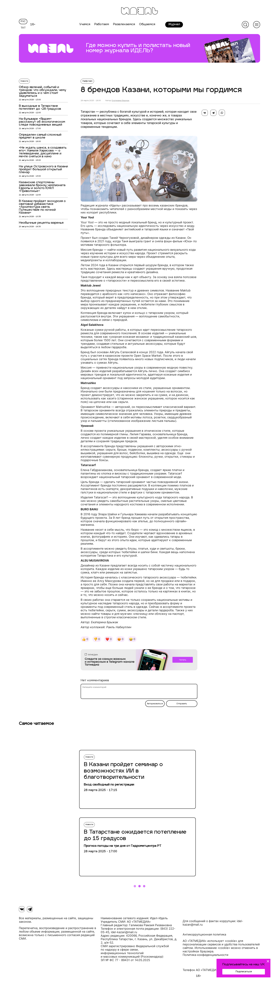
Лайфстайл (87, 81)
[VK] (22, 909)
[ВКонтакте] (205, 113)
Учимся (84, 24)
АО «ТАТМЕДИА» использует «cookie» (210, 941)
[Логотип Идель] (139, 11)
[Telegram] (213, 113)
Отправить (181, 703)
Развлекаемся (124, 24)
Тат (23, 28)
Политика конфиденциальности (205, 955)
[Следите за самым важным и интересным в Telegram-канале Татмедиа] (139, 660)
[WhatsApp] (222, 113)
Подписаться (244, 972)
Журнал (174, 24)
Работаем (101, 24)
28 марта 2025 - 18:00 (91, 101)
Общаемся (147, 24)
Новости (24, 81)
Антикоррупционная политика (204, 934)
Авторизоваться (155, 703)
